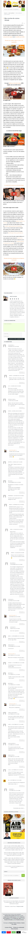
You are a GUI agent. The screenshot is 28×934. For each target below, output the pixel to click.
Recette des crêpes (17, 918)
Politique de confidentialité (18, 927)
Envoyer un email (20, 906)
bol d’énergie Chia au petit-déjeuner (15, 232)
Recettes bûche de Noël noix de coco (12, 915)
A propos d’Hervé (8, 927)
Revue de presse (14, 928)
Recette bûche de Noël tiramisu (10, 917)
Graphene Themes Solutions (15, 922)
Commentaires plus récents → (19, 808)
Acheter (8, 894)
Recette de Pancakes (8, 919)
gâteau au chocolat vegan (15, 83)
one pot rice (19, 238)
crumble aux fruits (19, 36)
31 (24, 23)
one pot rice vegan (7, 36)
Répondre (21, 372)
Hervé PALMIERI (13, 296)
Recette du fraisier (20, 919)
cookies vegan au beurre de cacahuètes (13, 226)
